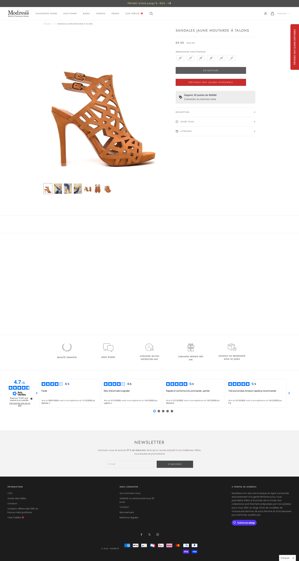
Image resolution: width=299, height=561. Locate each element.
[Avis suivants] (289, 393)
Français (282, 13)
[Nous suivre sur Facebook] (141, 534)
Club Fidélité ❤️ (134, 13)
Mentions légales (129, 517)
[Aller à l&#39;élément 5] (87, 188)
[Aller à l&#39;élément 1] (48, 188)
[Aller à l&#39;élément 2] (58, 188)
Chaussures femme (46, 13)
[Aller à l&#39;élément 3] (68, 188)
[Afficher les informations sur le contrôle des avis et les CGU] (31, 398)
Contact (124, 507)
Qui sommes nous (130, 493)
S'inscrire (175, 464)
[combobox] (287, 558)
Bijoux (86, 13)
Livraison (12, 503)
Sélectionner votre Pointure (190, 51)
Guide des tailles (16, 498)
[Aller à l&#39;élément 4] (78, 188)
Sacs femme (70, 13)
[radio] (180, 58)
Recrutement (127, 512)
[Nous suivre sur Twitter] (149, 534)
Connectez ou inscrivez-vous (200, 99)
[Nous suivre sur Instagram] (157, 534)
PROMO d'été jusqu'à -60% (147, 3)
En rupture (210, 70)
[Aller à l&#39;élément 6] (97, 188)
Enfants (100, 13)
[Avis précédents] (36, 393)
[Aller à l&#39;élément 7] (107, 188)
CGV (9, 493)
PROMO (115, 13)
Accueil (47, 24)
